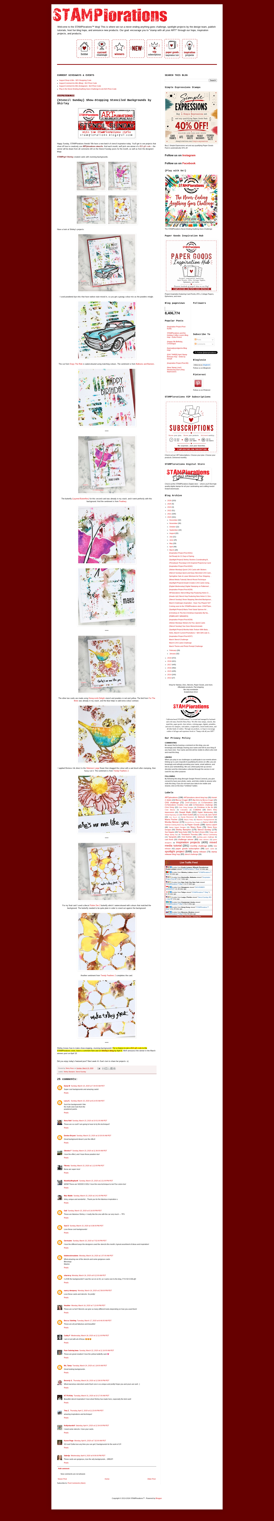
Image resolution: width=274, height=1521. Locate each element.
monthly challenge (198, 846)
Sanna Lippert (211, 825)
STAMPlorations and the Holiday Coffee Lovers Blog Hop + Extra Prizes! (177, 335)
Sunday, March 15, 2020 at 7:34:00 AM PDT (88, 1086)
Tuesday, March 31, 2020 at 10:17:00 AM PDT (91, 1396)
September (173, 530)
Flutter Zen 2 (95, 905)
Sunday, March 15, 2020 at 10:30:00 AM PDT (93, 1136)
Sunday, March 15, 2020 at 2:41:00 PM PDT (90, 1196)
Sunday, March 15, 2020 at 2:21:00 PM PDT (96, 1181)
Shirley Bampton (69, 1072)
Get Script (180, 916)
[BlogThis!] (106, 1068)
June (171, 540)
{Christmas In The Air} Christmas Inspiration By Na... (189, 613)
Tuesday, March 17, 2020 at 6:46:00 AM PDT (94, 1321)
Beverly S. (68, 1381)
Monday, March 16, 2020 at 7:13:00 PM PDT (88, 1306)
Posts (198, 340)
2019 (169, 658)
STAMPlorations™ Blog (191, 869)
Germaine (68, 1241)
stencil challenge (191, 854)
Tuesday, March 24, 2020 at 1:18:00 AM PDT (89, 1366)
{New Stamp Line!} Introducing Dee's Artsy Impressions (176, 370)
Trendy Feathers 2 (121, 771)
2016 (169, 668)
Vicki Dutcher (186, 837)
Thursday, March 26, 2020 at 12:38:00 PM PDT (91, 1381)
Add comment (63, 1469)
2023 (169, 507)
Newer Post (62, 1479)
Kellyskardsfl (69, 1426)
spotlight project (174, 851)
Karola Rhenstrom (187, 817)
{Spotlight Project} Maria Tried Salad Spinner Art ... (188, 610)
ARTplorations (171, 797)
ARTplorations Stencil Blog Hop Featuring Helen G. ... (189, 593)
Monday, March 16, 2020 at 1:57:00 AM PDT (96, 1256)
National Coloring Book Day (174, 825)
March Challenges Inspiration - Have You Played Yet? (190, 603)
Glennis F (67, 1151)
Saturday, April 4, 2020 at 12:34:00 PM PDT (92, 1426)
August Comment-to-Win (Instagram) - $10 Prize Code (80, 86)
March (172, 550)
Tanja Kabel (183, 832)
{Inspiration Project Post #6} (177, 363)
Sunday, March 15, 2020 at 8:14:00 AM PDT (87, 1101)
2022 (169, 511)
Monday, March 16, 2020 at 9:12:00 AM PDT (89, 1275)
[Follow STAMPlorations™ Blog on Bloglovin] (202, 366)
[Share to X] (108, 1068)
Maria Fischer (171, 819)
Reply (66, 1093)
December (173, 520)
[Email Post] (99, 1068)
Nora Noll (67, 1121)
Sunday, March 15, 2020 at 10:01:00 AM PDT (89, 1121)
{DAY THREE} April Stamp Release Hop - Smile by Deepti (177, 357)
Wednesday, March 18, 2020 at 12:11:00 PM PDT (90, 1336)
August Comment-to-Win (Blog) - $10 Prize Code (78, 83)
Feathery (122, 501)
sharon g (67, 1275)
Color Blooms (170, 810)
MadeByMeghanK (71, 1181)
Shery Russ (195, 827)
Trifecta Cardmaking (210, 834)
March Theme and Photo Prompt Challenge (186, 646)
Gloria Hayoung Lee (172, 815)
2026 (169, 501)
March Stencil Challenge (178, 640)
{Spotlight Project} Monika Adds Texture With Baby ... (189, 630)
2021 (169, 514)
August (172, 533)
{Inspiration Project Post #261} (181, 553)
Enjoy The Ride (76, 364)
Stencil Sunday (81, 1072)
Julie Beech (173, 817)
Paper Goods (193, 824)
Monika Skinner (172, 822)
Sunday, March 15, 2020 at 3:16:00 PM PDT (85, 1211)
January (172, 654)
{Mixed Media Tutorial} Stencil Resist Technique (187, 580)
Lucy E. (67, 1101)
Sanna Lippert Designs (177, 827)
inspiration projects (188, 842)
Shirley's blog (107, 1051)
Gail (65, 1211)
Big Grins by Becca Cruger (203, 800)
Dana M (67, 1086)
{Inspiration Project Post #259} (181, 590)
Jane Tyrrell (212, 815)
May (171, 543)
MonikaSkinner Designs (192, 822)
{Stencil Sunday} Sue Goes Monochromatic (186, 626)
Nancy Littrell (208, 822)
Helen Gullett (188, 815)
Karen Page (68, 1441)
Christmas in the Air (205, 807)
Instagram (189, 155)
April (171, 547)
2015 (169, 671)
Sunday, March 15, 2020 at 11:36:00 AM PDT (89, 1151)
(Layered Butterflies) (80, 499)
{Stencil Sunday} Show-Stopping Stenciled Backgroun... (190, 600)
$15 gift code (145, 146)
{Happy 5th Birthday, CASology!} (175, 343)
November (173, 523)
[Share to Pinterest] (114, 1068)
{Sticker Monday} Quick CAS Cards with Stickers (187, 570)
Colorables (184, 810)
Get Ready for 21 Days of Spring (181, 556)
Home (107, 1479)
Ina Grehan (201, 815)
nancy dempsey (70, 1291)
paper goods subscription (188, 848)
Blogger (159, 1498)
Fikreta (67, 1166)
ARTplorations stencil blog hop (195, 798)
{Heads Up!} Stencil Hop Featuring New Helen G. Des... (190, 596)
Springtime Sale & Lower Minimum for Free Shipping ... (190, 576)
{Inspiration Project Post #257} (181, 636)
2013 (169, 678)
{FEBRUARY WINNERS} (178, 616)
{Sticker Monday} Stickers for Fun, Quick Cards (187, 623)
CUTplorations (207, 803)
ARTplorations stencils (93, 146)
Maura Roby (188, 819)
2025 (169, 504)
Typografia (173, 837)
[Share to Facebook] (111, 1068)
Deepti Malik (185, 812)
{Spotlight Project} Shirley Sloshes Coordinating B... (189, 560)
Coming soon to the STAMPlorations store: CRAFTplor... (190, 606)
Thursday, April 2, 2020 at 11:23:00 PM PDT (86, 1411)
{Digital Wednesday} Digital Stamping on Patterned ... (189, 586)
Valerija (67, 1456)
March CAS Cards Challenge (180, 643)
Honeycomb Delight (97, 698)
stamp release (199, 852)
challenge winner (186, 839)
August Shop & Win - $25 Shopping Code (75, 80)
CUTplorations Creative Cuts (176, 805)
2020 (169, 517)
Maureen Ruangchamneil (205, 819)
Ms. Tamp (68, 1366)
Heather (67, 1306)
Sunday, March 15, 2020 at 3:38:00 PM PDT (86, 1226)
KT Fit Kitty (68, 1396)
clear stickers (204, 839)
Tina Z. (66, 1411)
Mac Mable (68, 1196)
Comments (200, 344)
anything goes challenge (205, 837)
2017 (169, 665)
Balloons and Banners (145, 364)
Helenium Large (92, 768)
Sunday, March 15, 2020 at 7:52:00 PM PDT (89, 1241)
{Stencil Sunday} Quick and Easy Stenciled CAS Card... (190, 573)
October (172, 527)
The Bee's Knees (198, 832)
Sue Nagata (169, 832)
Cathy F (67, 1336)
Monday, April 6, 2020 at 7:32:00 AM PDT (90, 1441)
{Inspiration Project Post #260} (181, 566)
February (173, 650)
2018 (169, 661)
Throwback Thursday (189, 835)
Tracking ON (197, 916)
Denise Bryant (70, 1136)
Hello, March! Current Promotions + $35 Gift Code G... (189, 633)
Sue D (66, 1226)
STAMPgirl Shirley (65, 157)
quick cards (209, 849)
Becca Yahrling (70, 1321)
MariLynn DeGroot (205, 817)
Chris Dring (169, 807)
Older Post (151, 1479)
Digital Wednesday (205, 812)
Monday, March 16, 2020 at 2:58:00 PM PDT (95, 1291)
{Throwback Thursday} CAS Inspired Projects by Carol (190, 563)
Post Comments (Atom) (76, 1483)
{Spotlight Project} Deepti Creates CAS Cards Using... (189, 583)
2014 (169, 675)
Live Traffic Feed (189, 862)
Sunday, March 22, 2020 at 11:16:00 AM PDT (96, 1351)
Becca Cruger (182, 800)
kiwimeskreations (71, 1256)
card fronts (169, 840)
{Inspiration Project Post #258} (181, 620)
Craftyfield (197, 810)
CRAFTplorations (191, 803)
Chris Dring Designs (186, 807)
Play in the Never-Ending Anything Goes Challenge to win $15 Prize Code (87, 89)
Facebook (189, 163)
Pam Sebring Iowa (71, 1351)
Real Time (188, 916)
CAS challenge (172, 802)
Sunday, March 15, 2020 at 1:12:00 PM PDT (87, 1166)
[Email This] (103, 1068)
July (171, 537)
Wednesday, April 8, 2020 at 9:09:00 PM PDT (88, 1456)
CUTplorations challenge (203, 805)
